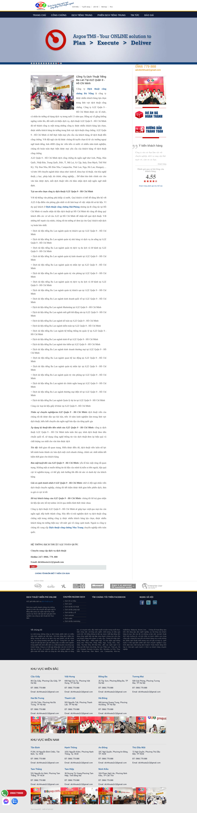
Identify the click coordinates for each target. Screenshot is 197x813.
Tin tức (135, 15)
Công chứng (58, 15)
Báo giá (149, 15)
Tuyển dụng (86, 7)
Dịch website (69, 615)
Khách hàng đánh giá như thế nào (151, 186)
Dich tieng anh (41, 6)
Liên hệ (95, 7)
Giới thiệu (75, 7)
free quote (148, 117)
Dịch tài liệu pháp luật (72, 609)
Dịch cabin (68, 618)
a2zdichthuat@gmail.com (148, 70)
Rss (111, 7)
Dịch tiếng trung (82, 15)
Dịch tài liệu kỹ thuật (72, 607)
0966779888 (16, 793)
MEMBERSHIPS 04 (79, 586)
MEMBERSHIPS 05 (97, 586)
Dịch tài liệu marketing (72, 621)
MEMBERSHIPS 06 (123, 586)
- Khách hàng (161, 164)
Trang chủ (39, 15)
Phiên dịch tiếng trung (111, 15)
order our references (151, 129)
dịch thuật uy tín (47, 601)
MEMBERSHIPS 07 (152, 586)
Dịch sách (68, 604)
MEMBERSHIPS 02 (51, 586)
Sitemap (104, 7)
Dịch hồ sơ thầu (70, 601)
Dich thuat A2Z (36, 809)
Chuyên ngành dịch (74, 597)
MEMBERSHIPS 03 (64, 586)
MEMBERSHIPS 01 (38, 586)
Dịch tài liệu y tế (70, 612)
